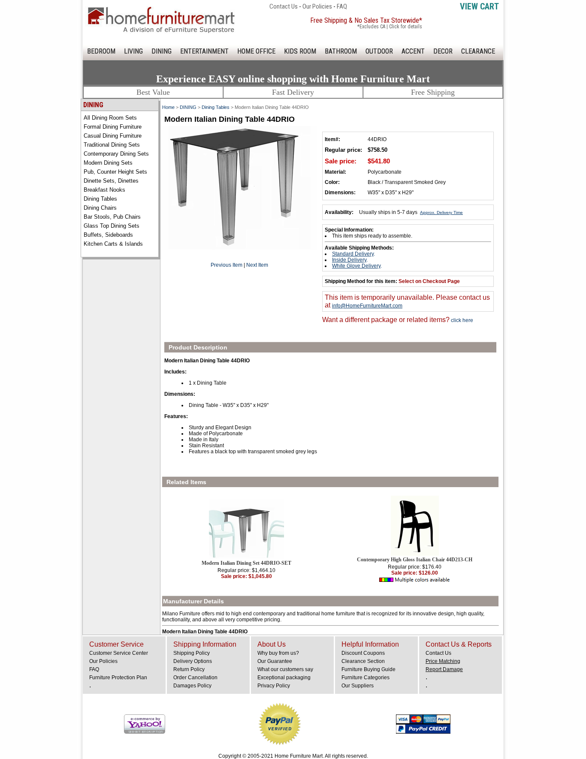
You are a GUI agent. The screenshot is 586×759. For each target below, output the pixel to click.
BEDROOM (101, 51)
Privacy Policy (273, 686)
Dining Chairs (100, 208)
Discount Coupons (363, 653)
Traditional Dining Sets (112, 145)
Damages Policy (192, 686)
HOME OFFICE (256, 51)
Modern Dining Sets (108, 163)
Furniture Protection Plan (118, 678)
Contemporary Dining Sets (116, 154)
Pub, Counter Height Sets (115, 172)
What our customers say (285, 669)
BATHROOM (341, 51)
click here (461, 320)
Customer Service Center (118, 653)
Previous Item (226, 265)
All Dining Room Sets (110, 117)
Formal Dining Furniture (113, 126)
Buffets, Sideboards (108, 235)
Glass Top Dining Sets (111, 226)
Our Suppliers (357, 686)
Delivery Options (192, 661)
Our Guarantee (274, 661)
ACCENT (413, 51)
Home (168, 107)
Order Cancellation (195, 678)
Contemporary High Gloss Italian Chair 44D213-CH (414, 560)
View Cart (479, 6)
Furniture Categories (365, 678)
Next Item (257, 265)
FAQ (342, 6)
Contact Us (283, 6)
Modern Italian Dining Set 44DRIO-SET (246, 563)
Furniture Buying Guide (368, 669)
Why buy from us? (278, 653)
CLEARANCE (478, 51)
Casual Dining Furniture (113, 136)
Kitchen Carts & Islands (113, 244)
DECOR (443, 51)
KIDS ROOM (300, 51)
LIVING (133, 51)
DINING (161, 51)
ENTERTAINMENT (204, 51)
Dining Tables (100, 199)
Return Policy (189, 669)
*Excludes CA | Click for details (389, 27)
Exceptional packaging (284, 678)
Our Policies (317, 6)
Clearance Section (363, 661)
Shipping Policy (191, 653)
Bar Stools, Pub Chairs (112, 217)
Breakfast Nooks (104, 190)
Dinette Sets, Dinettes (111, 181)
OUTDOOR (379, 51)
